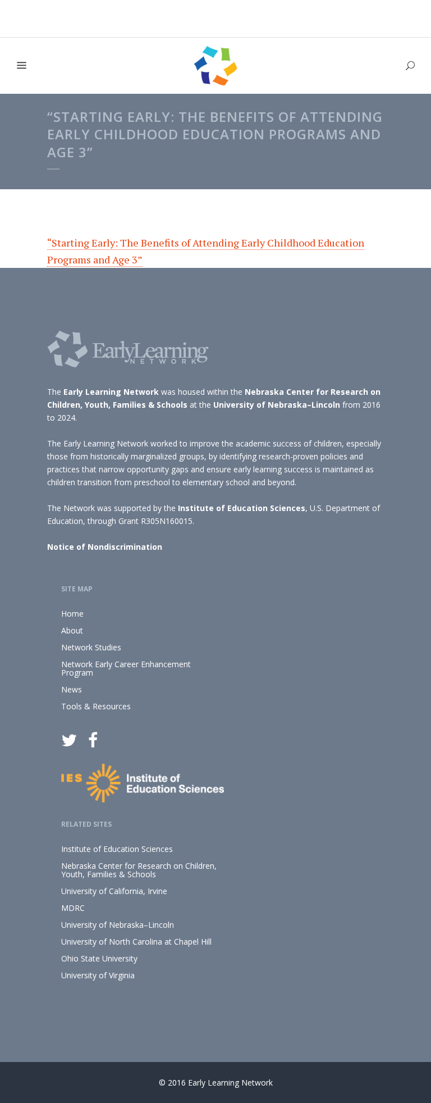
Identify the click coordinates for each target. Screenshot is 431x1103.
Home (72, 613)
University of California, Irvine (114, 891)
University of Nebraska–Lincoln (276, 404)
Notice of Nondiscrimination (104, 546)
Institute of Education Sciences (241, 508)
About (72, 630)
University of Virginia (98, 975)
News (71, 689)
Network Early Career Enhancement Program (126, 668)
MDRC (73, 908)
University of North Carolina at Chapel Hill (136, 941)
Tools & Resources (96, 706)
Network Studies (91, 647)
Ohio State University (99, 958)
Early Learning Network (111, 391)
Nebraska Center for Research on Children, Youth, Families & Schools (139, 870)
